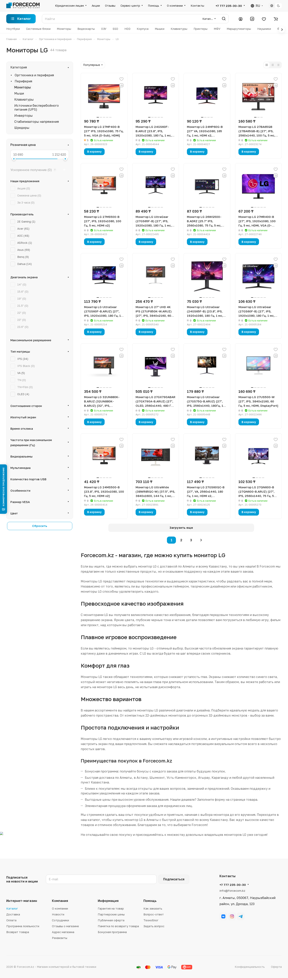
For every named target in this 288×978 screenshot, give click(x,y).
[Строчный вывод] (272, 65)
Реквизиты (59, 938)
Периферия (23, 81)
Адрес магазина (63, 932)
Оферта (276, 966)
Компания (60, 901)
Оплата (11, 920)
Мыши (19, 93)
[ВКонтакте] (223, 916)
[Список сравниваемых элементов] (252, 19)
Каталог (12, 908)
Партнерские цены (111, 914)
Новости (58, 914)
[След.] (201, 540)
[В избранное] (121, 79)
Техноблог (150, 920)
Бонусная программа (112, 932)
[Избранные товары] (264, 19)
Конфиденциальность (250, 966)
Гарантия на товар (111, 908)
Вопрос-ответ (153, 914)
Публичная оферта (111, 920)
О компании (60, 908)
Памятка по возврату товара (118, 926)
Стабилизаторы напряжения (36, 122)
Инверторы (23, 115)
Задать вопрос (153, 926)
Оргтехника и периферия (34, 75)
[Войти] (240, 19)
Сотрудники (60, 920)
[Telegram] (241, 916)
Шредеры (21, 128)
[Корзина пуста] (276, 19)
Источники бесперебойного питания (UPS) (36, 107)
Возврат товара (17, 932)
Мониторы (22, 87)
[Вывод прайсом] (278, 65)
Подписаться (173, 879)
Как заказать (152, 908)
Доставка (13, 914)
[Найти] (224, 18)
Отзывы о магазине (65, 926)
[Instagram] (232, 916)
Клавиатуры (24, 99)
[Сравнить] (121, 85)
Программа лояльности (22, 926)
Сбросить (39, 526)
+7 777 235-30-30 (229, 5)
